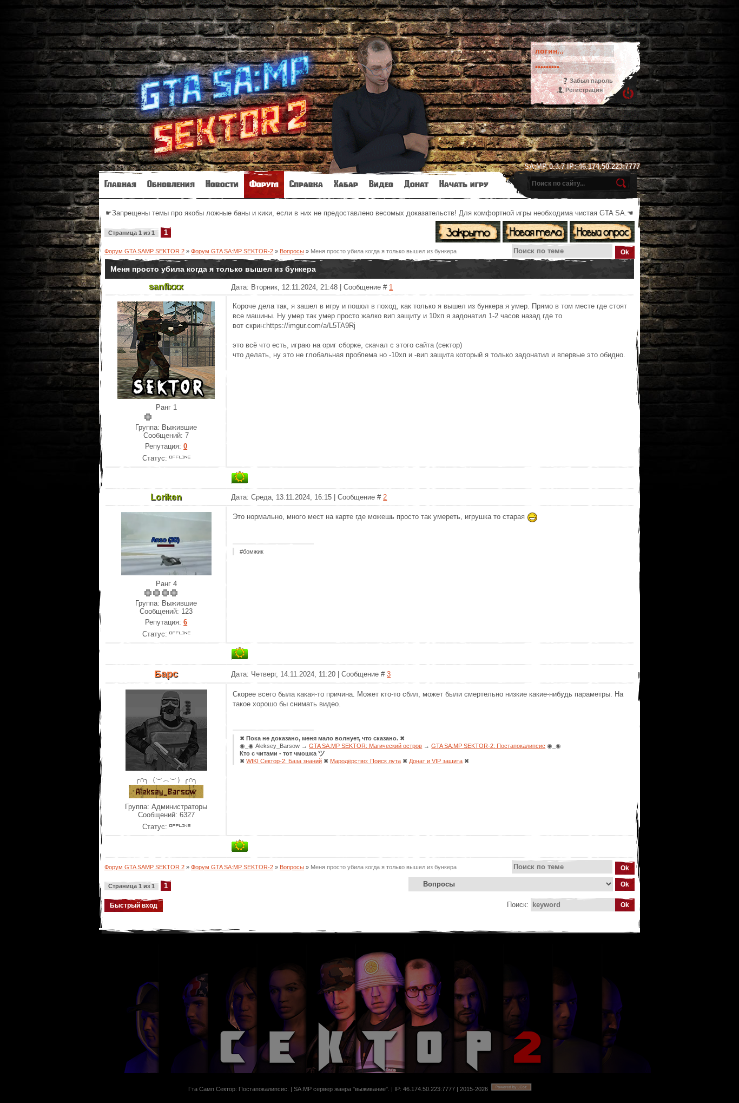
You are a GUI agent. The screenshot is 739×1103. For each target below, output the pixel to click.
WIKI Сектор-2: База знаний (284, 761)
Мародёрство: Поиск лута (365, 761)
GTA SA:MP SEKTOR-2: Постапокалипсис (488, 746)
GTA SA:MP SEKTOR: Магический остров (365, 746)
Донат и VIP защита (436, 761)
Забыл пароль (591, 80)
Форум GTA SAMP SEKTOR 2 (144, 251)
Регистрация (584, 90)
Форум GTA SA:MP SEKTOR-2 (232, 251)
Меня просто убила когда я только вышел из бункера (384, 251)
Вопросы (292, 251)
